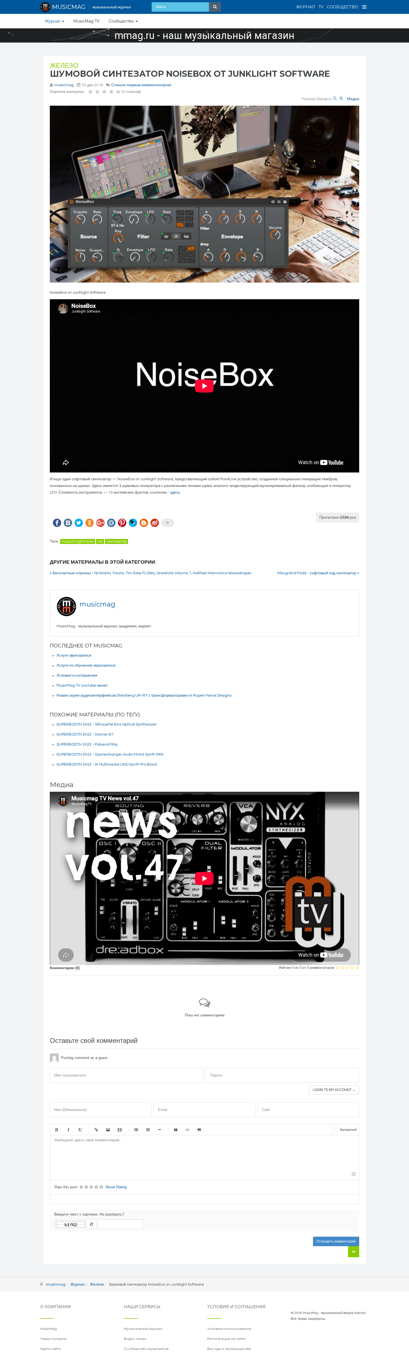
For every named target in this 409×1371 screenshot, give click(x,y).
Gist (199, 1130)
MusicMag (48, 1329)
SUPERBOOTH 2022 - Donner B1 (85, 734)
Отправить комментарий (336, 1241)
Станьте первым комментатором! (141, 85)
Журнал (305, 6)
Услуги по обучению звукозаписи (85, 665)
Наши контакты (53, 1339)
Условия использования (229, 1329)
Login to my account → (334, 1090)
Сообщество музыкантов (146, 1349)
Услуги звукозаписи (73, 655)
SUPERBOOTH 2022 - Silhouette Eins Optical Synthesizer (106, 724)
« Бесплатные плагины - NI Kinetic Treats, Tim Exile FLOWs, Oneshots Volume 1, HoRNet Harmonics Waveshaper (151, 573)
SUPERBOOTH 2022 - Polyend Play (87, 744)
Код (187, 1130)
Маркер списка (159, 1130)
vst (100, 541)
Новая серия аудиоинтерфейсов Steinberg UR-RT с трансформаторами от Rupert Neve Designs (143, 695)
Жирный (56, 1130)
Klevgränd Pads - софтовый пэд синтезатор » (318, 573)
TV (321, 6)
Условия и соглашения (76, 675)
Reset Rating (116, 1187)
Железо (64, 65)
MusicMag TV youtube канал (81, 685)
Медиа (353, 99)
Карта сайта (50, 1349)
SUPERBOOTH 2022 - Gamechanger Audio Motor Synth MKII (109, 754)
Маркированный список (136, 1130)
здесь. (175, 492)
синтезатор (116, 541)
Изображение (108, 1130)
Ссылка (96, 1130)
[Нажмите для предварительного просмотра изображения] (204, 194)
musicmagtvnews (77, 541)
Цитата (176, 1130)
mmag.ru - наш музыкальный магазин (204, 36)
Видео (120, 1130)
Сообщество (342, 6)
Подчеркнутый (80, 1130)
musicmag (64, 85)
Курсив (68, 1130)
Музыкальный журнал (143, 1329)
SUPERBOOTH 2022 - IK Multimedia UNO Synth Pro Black (106, 764)
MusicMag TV (86, 21)
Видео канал (135, 1339)
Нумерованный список (148, 1130)
